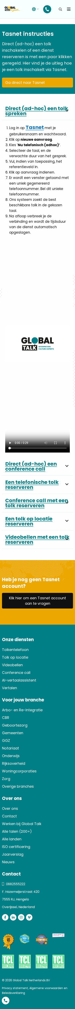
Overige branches (18, 786)
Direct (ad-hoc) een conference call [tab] (31, 466)
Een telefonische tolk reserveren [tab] (32, 485)
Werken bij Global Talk (21, 823)
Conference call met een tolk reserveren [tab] (36, 503)
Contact (9, 816)
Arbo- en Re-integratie (22, 709)
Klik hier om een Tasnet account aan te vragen (37, 600)
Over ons (10, 808)
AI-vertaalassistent (19, 680)
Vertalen (9, 687)
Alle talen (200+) (17, 831)
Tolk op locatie (15, 657)
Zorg (6, 778)
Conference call (16, 672)
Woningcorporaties (19, 771)
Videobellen (12, 664)
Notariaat (10, 748)
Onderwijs (11, 755)
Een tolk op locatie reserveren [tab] (28, 521)
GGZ (6, 740)
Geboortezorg (14, 725)
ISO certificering (16, 846)
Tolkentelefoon (15, 649)
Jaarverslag (12, 854)
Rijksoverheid (13, 763)
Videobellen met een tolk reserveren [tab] (37, 540)
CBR (5, 717)
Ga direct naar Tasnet (25, 82)
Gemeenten (12, 732)
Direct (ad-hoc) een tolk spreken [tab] (36, 111)
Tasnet (35, 127)
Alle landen (11, 839)
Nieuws (8, 861)
